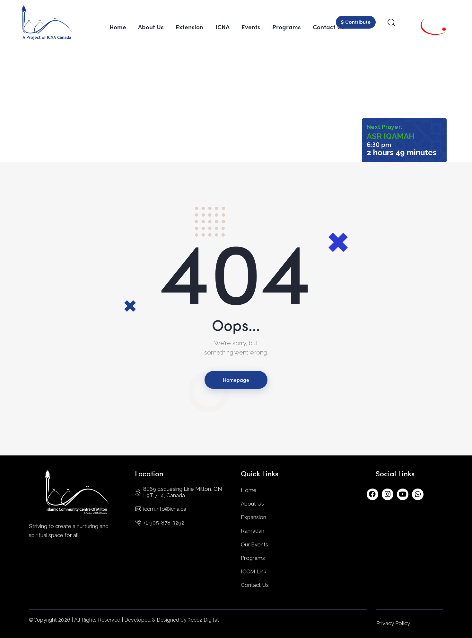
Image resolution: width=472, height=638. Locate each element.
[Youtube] (402, 494)
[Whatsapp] (418, 494)
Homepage (236, 379)
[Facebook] (372, 494)
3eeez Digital (203, 620)
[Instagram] (387, 494)
